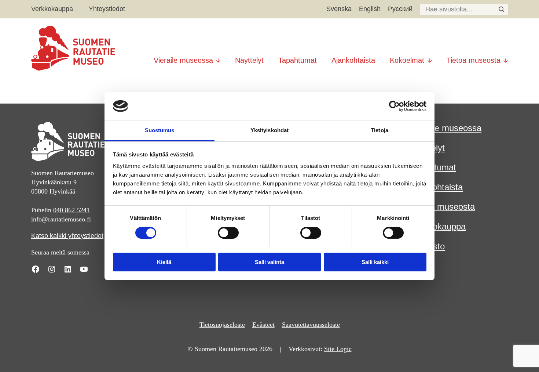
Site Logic (338, 349)
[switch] (228, 233)
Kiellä (164, 262)
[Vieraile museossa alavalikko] (218, 57)
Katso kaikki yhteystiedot (67, 235)
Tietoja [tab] (379, 130)
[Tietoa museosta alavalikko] (505, 57)
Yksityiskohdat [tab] (269, 130)
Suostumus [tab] (160, 130)
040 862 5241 (71, 210)
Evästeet (263, 324)
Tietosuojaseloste (222, 324)
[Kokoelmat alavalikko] (430, 57)
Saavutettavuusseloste (311, 324)
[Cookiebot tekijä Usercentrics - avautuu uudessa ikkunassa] (394, 106)
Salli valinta (269, 262)
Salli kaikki (375, 262)
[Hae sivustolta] (501, 9)
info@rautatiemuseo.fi (61, 219)
